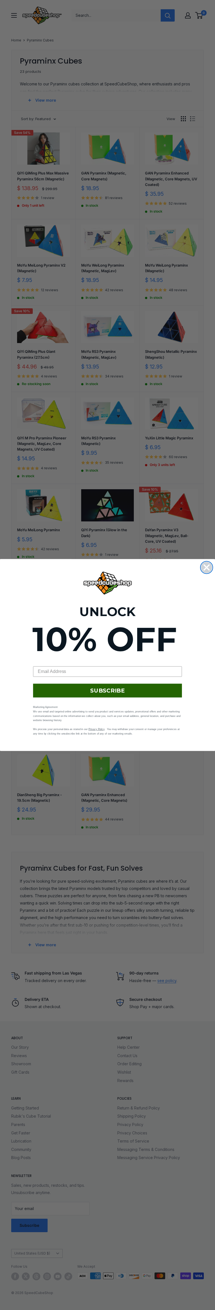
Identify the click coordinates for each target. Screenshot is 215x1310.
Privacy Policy (96, 729)
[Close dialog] (206, 567)
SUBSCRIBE (107, 690)
